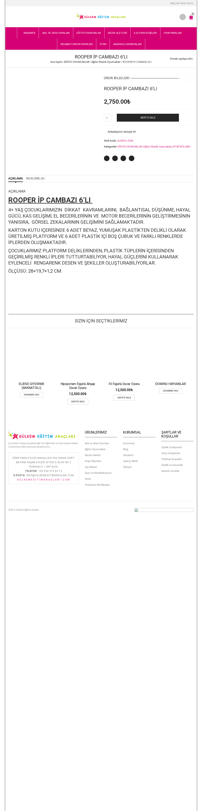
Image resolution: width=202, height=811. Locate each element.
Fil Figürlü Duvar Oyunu (124, 384)
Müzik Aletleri (93, 455)
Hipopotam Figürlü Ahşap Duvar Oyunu (78, 386)
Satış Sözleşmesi (170, 453)
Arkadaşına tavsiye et (122, 131)
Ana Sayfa (56, 62)
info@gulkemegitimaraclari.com (50, 475)
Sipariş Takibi (130, 461)
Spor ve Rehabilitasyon (98, 473)
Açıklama (15, 178)
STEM (103, 44)
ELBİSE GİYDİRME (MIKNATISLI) (31, 386)
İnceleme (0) (35, 178)
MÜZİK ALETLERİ (117, 32)
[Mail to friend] (131, 158)
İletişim (127, 467)
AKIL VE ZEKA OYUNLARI (56, 32)
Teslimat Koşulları (171, 459)
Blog (125, 449)
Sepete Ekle (147, 117)
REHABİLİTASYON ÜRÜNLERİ (77, 44)
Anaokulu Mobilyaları (97, 484)
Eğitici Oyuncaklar (95, 449)
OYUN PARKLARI (173, 32)
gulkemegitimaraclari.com (43, 479)
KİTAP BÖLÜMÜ (181, 146)
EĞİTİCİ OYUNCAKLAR (89, 32)
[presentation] (7, 361)
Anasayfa (29, 32)
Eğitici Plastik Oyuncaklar (106, 62)
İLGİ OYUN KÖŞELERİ (145, 32)
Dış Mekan (91, 467)
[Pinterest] (123, 158)
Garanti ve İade (170, 471)
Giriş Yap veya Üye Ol (182, 3)
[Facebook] (115, 158)
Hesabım (128, 455)
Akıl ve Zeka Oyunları (97, 443)
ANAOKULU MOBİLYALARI (127, 44)
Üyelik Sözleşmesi (171, 447)
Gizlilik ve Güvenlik (172, 465)
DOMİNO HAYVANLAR (170, 384)
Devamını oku (31, 394)
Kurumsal (128, 443)
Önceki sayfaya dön (181, 58)
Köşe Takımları (93, 461)
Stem (88, 479)
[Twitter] (106, 158)
